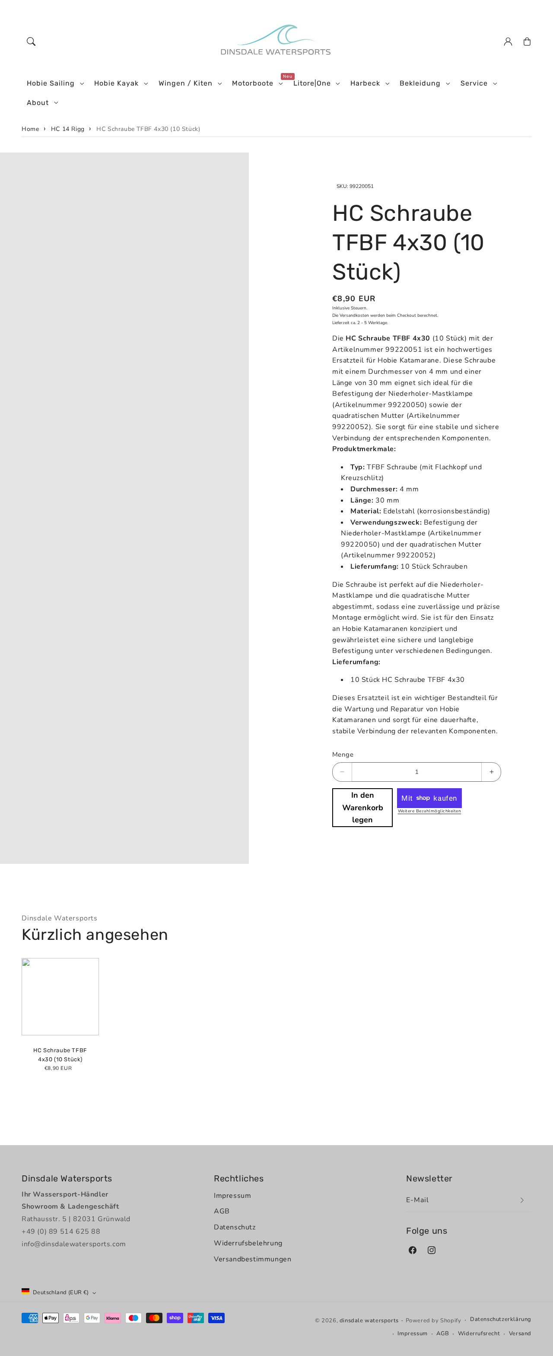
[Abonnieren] (521, 1200)
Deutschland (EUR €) (61, 1292)
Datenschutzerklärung (500, 1319)
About (38, 103)
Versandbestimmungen (252, 1259)
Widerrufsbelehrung (248, 1243)
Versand (520, 1333)
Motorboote (252, 83)
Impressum (232, 1195)
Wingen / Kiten (186, 83)
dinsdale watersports (369, 1320)
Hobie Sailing (51, 83)
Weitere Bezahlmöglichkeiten (429, 811)
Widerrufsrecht (479, 1333)
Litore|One (312, 83)
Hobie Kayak (116, 83)
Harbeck (365, 83)
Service (474, 83)
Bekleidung (420, 83)
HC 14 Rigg (68, 129)
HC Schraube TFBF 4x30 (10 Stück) (148, 129)
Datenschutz (235, 1227)
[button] (31, 41)
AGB (222, 1211)
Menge (342, 754)
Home (30, 129)
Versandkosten (354, 315)
